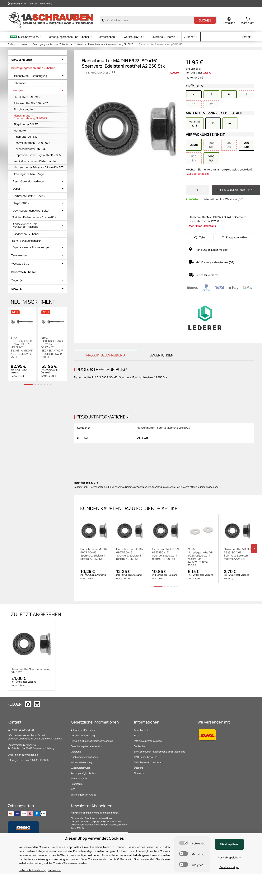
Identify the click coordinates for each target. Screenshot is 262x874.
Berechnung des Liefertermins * (87, 746)
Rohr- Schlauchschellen (26, 240)
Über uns (138, 767)
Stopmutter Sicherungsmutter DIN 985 (37, 155)
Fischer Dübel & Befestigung (30, 75)
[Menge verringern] (190, 190)
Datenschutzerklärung (83, 735)
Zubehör (16, 280)
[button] (94, 531)
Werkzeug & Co (20, 263)
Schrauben (19, 83)
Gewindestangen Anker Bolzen (31, 210)
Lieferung (76, 751)
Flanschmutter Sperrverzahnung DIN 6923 (160, 44)
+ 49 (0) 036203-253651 (22, 729)
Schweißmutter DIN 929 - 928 (32, 143)
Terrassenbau (19, 255)
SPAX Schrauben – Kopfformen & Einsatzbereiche (159, 751)
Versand (207, 72)
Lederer (175, 72)
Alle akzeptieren (229, 844)
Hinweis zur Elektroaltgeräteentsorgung (92, 741)
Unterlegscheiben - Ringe (28, 174)
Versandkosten (79, 778)
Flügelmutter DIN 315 (26, 124)
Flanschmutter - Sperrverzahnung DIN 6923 (110, 44)
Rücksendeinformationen (84, 757)
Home (24, 44)
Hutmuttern (21, 130)
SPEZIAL (16, 288)
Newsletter (140, 773)
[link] (37, 60)
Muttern (78, 44)
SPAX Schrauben (21, 59)
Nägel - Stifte (21, 203)
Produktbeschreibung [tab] (105, 355)
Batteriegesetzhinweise (83, 794)
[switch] (183, 843)
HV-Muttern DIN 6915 (27, 97)
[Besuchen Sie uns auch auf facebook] (28, 704)
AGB (73, 789)
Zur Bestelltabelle (198, 173)
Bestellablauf (141, 730)
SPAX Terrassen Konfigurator (149, 762)
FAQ (136, 735)
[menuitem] (26, 36)
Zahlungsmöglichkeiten (83, 773)
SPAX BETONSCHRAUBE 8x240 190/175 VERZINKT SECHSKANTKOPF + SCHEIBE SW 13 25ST (22, 347)
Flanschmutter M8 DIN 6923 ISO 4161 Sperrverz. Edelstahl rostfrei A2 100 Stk (165, 554)
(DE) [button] (240, 199)
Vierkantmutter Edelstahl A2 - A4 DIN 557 (38, 167)
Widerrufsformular (80, 767)
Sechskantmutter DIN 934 (29, 149)
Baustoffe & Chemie (23, 272)
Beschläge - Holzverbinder (29, 181)
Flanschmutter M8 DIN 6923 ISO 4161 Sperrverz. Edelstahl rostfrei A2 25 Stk (237, 554)
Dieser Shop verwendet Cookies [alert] (94, 838)
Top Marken (140, 746)
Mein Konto (46, 3)
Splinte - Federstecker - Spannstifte (34, 217)
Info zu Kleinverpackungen (148, 741)
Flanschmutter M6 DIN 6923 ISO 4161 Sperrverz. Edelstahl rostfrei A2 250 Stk (129, 554)
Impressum (76, 784)
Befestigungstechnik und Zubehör (50, 44)
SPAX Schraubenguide (145, 757)
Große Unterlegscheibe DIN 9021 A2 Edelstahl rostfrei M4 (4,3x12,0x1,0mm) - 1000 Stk (200, 557)
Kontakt (33, 3)
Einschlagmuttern (24, 109)
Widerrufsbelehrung (81, 762)
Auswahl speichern (229, 857)
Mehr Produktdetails (202, 226)
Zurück (11, 44)
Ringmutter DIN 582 (25, 136)
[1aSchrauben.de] (51, 20)
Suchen (205, 20)
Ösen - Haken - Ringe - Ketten (31, 247)
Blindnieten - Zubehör (26, 234)
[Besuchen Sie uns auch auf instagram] (37, 704)
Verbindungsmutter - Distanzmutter (35, 161)
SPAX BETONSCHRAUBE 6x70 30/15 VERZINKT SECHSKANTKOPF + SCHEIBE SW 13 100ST (52, 347)
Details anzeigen (229, 867)
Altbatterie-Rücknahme (83, 730)
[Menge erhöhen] (204, 190)
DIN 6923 (142, 437)
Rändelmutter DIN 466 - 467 (31, 103)
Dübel (16, 188)
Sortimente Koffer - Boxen (28, 196)
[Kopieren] (113, 72)
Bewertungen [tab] (161, 355)
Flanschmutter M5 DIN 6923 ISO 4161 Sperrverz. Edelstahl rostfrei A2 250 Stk (93, 554)
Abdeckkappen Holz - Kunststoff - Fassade (26, 225)
